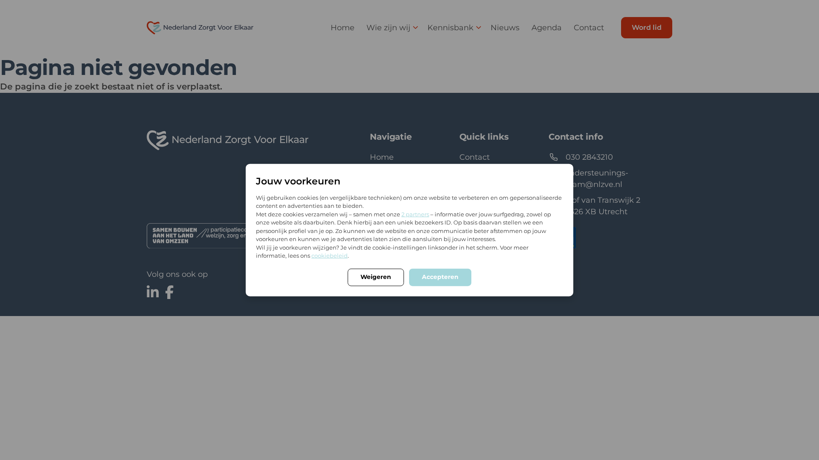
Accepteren (440, 276)
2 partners (415, 213)
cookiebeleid (329, 255)
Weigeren (375, 276)
